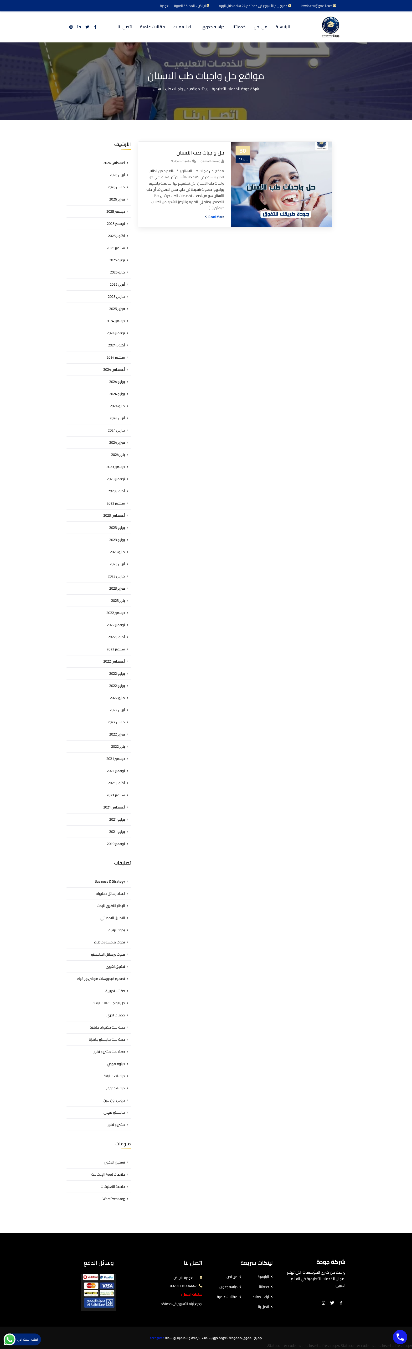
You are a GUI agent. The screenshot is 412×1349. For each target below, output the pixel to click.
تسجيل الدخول (114, 1162)
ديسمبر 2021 (115, 758)
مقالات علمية (227, 1296)
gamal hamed (210, 161)
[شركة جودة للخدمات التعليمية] (330, 27)
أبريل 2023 (117, 564)
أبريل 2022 (117, 709)
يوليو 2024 (117, 381)
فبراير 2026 (117, 199)
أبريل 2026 (117, 174)
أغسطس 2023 (114, 515)
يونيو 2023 (117, 539)
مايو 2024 (117, 405)
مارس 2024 (116, 430)
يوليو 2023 (117, 527)
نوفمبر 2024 (116, 333)
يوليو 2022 (117, 673)
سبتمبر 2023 (116, 503)
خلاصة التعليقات (113, 1186)
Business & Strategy (110, 881)
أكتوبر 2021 (116, 782)
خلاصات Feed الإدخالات (108, 1174)
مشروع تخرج (116, 1124)
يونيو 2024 (117, 393)
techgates (157, 1338)
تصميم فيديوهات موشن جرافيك (101, 978)
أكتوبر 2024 (116, 345)
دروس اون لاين (114, 1100)
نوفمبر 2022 (116, 624)
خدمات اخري (116, 1015)
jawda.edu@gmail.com (317, 6)
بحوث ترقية (116, 930)
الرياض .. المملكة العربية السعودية (183, 6)
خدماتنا (264, 1286)
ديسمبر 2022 (115, 612)
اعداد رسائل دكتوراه (110, 893)
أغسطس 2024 (114, 369)
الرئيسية (263, 1276)
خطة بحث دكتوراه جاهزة (107, 1027)
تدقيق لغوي (115, 966)
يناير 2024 (118, 454)
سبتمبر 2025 (116, 247)
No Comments (181, 161)
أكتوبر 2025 (116, 235)
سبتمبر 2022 (116, 649)
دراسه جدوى (115, 1088)
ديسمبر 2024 (115, 320)
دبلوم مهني (116, 1063)
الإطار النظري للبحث (111, 905)
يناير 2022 (118, 746)
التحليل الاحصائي (112, 917)
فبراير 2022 (117, 734)
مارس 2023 (116, 576)
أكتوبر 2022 (116, 636)
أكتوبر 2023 (116, 491)
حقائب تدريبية (115, 990)
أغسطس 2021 (114, 807)
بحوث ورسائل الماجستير (108, 954)
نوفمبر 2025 (116, 223)
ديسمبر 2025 (115, 211)
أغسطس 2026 (114, 162)
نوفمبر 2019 (116, 843)
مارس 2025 (116, 296)
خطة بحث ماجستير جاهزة (107, 1039)
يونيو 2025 (117, 260)
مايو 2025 (117, 272)
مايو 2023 (117, 551)
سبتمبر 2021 (116, 795)
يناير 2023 (118, 600)
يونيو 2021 (117, 831)
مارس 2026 (116, 187)
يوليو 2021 (117, 819)
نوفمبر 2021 (116, 770)
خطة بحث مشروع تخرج (109, 1051)
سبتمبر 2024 (116, 357)
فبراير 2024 (117, 442)
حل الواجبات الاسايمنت (108, 1002)
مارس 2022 (116, 722)
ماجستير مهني (114, 1112)
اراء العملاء (260, 1296)
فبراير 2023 (117, 588)
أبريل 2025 (117, 284)
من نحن (232, 1276)
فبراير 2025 (117, 308)
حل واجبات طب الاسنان (200, 153)
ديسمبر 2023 (115, 466)
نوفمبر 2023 (116, 478)
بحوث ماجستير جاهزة (109, 942)
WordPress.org (114, 1198)
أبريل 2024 (117, 418)
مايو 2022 (117, 697)
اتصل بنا (263, 1306)
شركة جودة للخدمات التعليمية (235, 88)
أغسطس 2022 (114, 661)
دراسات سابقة (114, 1075)
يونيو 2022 (117, 685)
